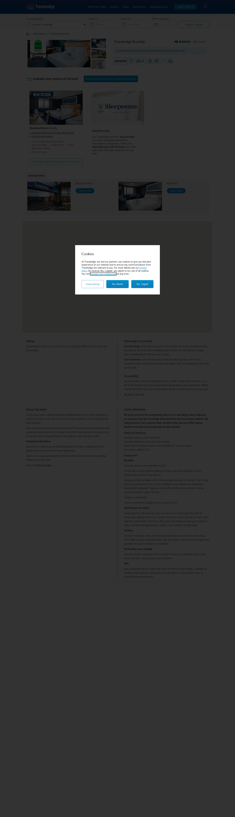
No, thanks (117, 284)
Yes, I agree (142, 284)
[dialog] (117, 269)
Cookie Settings (93, 284)
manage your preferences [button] (103, 273)
